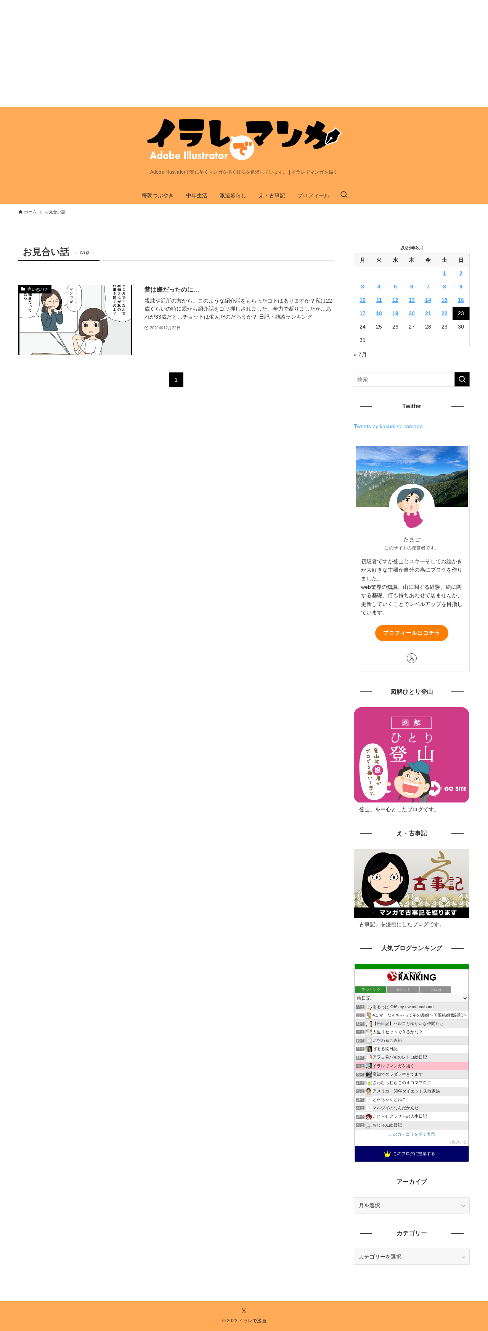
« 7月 (360, 354)
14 (428, 300)
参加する (459, 1142)
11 (379, 300)
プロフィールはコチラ (411, 633)
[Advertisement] (229, 53)
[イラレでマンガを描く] (244, 140)
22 (444, 313)
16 (461, 300)
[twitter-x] (412, 658)
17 (363, 313)
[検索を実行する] (462, 379)
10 (363, 300)
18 (379, 313)
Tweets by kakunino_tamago (388, 426)
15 (444, 300)
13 (412, 300)
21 (428, 313)
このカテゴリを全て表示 (412, 1134)
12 (395, 300)
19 (395, 313)
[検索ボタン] (344, 195)
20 (412, 313)
